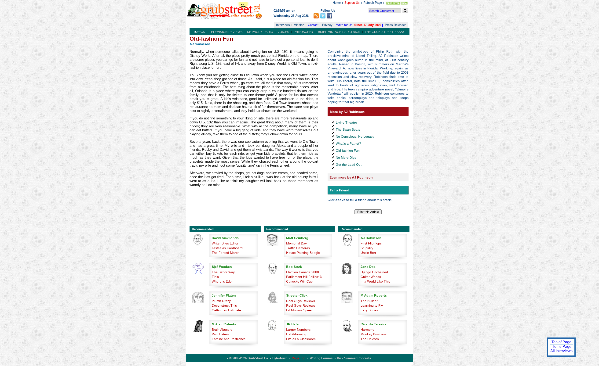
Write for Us (344, 25)
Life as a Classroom (301, 339)
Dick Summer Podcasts (354, 358)
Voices (283, 32)
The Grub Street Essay (385, 32)
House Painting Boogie (303, 253)
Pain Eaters (220, 334)
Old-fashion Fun (348, 150)
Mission (299, 25)
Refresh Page (372, 2)
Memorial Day (296, 243)
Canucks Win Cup (299, 281)
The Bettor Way (223, 272)
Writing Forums (321, 358)
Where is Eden (223, 281)
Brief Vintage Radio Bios (339, 32)
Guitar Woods (371, 277)
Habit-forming (296, 334)
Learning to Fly (372, 305)
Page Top (298, 358)
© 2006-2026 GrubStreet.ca (248, 358)
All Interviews (561, 351)
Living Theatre (346, 122)
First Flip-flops (371, 243)
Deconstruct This (224, 305)
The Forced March (225, 253)
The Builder (369, 301)
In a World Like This (375, 281)
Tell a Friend (339, 190)
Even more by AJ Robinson (351, 177)
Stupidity (367, 248)
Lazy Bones (369, 310)
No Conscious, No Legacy (355, 136)
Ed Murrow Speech (300, 310)
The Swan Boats (348, 129)
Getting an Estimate (226, 310)
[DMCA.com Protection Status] (396, 4)
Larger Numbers (298, 329)
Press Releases (395, 25)
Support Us (352, 2)
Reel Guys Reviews (300, 301)
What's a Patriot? (348, 143)
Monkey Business (374, 334)
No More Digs (346, 157)
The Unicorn (370, 339)
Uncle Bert (368, 253)
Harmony (367, 329)
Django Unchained (374, 272)
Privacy (327, 25)
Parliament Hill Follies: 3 (304, 277)
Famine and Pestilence (229, 339)
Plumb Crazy (221, 301)
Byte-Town (279, 358)
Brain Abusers (222, 329)
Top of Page (561, 342)
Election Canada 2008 (302, 272)
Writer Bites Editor (225, 243)
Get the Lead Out (349, 164)
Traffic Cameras (298, 248)
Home (337, 2)
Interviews (283, 25)
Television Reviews (226, 32)
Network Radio (260, 32)
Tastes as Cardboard (227, 248)
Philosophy (304, 32)
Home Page (561, 346)
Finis (215, 277)
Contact (313, 25)
